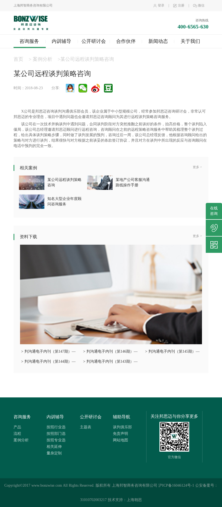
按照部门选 (56, 434)
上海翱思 (134, 500)
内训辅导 (61, 41)
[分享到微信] (83, 88)
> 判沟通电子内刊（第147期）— (48, 351)
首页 (18, 59)
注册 (181, 5)
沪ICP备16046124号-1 (176, 485)
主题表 (85, 427)
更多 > (197, 167)
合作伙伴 (126, 41)
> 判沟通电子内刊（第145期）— (172, 351)
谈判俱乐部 (122, 427)
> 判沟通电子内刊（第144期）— (48, 361)
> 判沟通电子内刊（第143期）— (110, 361)
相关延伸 (54, 447)
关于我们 (190, 41)
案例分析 (43, 59)
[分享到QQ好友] (70, 88)
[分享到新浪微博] (95, 88)
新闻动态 (158, 41)
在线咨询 (214, 211)
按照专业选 (56, 440)
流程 (17, 434)
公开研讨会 (93, 41)
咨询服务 (29, 41)
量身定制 (54, 453)
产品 (17, 427)
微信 (201, 5)
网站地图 (120, 440)
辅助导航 (121, 416)
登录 (161, 5)
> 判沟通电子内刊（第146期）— (110, 351)
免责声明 (120, 434)
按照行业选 (56, 427)
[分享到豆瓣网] (108, 88)
